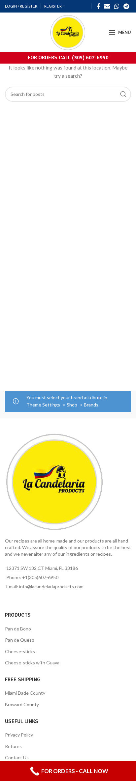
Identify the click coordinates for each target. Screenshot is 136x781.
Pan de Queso (19, 640)
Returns (13, 746)
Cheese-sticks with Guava (32, 662)
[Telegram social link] (126, 6)
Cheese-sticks (20, 651)
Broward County (22, 704)
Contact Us (17, 757)
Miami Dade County (25, 693)
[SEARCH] (123, 94)
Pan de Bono (18, 628)
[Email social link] (107, 6)
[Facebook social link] (98, 6)
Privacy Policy (19, 735)
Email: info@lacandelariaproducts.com (45, 586)
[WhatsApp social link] (116, 6)
